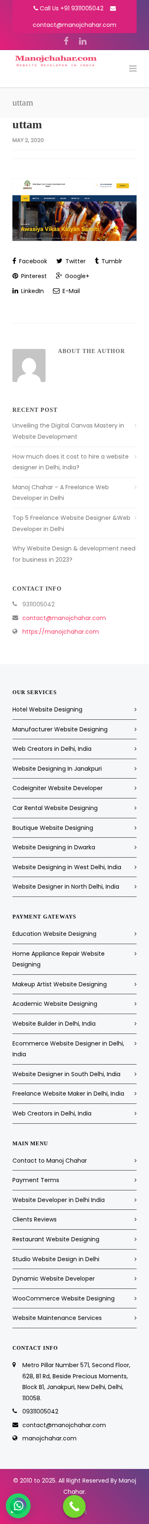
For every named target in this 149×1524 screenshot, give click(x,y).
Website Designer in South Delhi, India (66, 1074)
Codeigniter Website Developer (57, 788)
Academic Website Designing (54, 1004)
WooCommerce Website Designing (63, 1298)
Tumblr (111, 261)
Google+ (76, 276)
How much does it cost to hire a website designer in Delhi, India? (70, 462)
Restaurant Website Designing (55, 1239)
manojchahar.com (49, 1438)
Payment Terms (35, 1180)
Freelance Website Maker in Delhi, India (68, 1093)
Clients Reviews (34, 1219)
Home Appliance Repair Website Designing (58, 959)
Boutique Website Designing (52, 828)
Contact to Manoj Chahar (49, 1160)
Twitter (75, 261)
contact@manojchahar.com (74, 25)
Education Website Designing (54, 934)
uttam (27, 124)
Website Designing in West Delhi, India (66, 867)
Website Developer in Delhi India (58, 1200)
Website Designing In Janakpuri (57, 768)
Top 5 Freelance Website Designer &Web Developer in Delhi (71, 523)
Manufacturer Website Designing (60, 729)
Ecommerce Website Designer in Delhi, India (68, 1049)
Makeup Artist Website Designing (59, 984)
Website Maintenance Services (57, 1318)
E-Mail (70, 291)
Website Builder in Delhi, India (54, 1023)
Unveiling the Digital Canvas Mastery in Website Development (68, 431)
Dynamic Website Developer (53, 1278)
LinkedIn (31, 291)
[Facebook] (66, 41)
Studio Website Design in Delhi (55, 1259)
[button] (18, 1505)
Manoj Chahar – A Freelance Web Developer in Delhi (60, 492)
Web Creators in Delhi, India (51, 749)
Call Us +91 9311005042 (71, 8)
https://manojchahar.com (60, 631)
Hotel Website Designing (47, 709)
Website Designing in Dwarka (53, 847)
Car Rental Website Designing (55, 808)
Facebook (32, 261)
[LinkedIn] (82, 41)
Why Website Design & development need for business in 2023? (73, 554)
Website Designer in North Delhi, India (65, 886)
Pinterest (33, 276)
